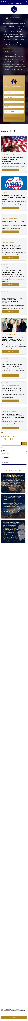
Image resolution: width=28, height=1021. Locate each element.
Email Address (8, 99)
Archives (3, 450)
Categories (3, 460)
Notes (5, 109)
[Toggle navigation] (26, 1)
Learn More (10, 169)
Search (2, 441)
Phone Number (8, 95)
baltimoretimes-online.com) (15, 51)
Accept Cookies (14, 1017)
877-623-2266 (19, 3)
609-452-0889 (10, 3)
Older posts (3, 432)
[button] (26, 1005)
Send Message (14, 118)
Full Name (7, 90)
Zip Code (6, 104)
